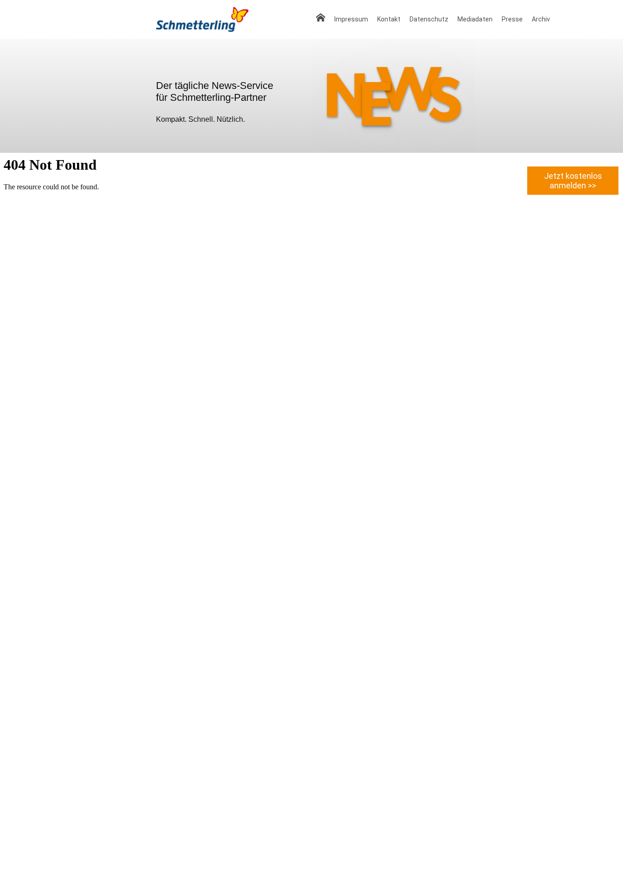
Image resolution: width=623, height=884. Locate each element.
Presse (512, 19)
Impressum (351, 19)
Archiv (541, 19)
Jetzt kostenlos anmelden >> (573, 180)
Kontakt (388, 19)
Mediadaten (475, 19)
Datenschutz (429, 19)
